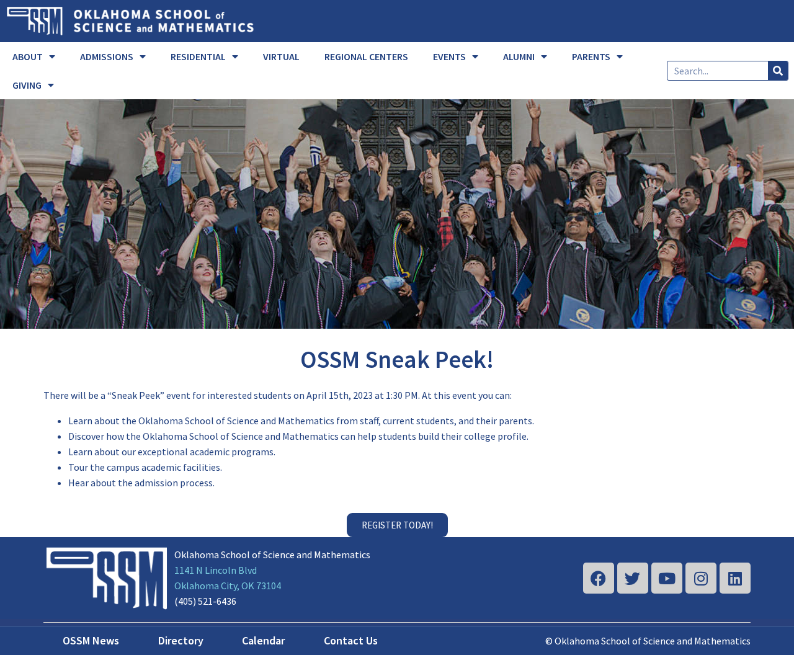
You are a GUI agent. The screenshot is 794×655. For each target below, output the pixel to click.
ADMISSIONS (106, 56)
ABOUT (27, 56)
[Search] (778, 70)
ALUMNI (519, 56)
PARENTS (591, 56)
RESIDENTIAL (198, 56)
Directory (180, 640)
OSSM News (91, 640)
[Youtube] (666, 578)
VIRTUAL (281, 56)
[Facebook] (598, 578)
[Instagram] (700, 578)
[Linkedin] (735, 578)
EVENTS (449, 56)
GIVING (27, 85)
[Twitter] (632, 578)
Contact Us (351, 640)
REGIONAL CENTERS (366, 56)
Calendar (263, 640)
